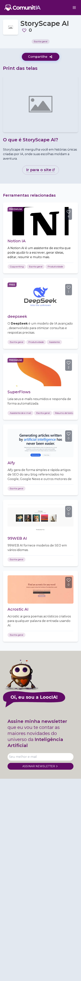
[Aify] (40, 443)
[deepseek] (40, 296)
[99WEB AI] (40, 518)
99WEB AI (17, 538)
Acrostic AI (18, 609)
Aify (11, 463)
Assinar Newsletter (38, 766)
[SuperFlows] (40, 372)
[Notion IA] (40, 221)
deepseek (17, 316)
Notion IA (17, 241)
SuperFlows (19, 392)
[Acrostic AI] (40, 589)
